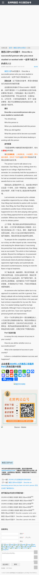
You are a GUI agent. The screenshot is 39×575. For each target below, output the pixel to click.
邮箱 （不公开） (26, 537)
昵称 (22, 533)
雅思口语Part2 (7, 463)
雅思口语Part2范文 (20, 48)
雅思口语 (7, 71)
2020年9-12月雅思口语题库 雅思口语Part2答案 (17, 510)
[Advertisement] (19, 25)
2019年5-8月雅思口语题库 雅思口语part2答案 (17, 497)
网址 (21, 541)
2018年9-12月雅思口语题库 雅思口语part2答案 (17, 500)
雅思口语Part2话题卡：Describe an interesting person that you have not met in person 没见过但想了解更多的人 (19, 485)
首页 (10, 48)
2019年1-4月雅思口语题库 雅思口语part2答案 (17, 507)
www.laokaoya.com (8, 470)
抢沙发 (36, 66)
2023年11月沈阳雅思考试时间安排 (20, 479)
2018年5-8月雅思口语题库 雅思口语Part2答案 (17, 504)
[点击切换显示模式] (36, 552)
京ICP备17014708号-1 (30, 573)
